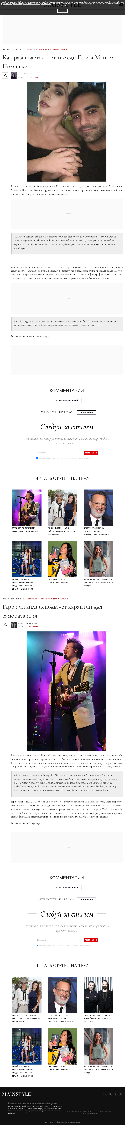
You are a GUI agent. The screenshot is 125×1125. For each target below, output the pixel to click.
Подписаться (91, 453)
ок (62, 11)
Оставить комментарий (66, 400)
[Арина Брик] (14, 74)
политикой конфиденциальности (77, 458)
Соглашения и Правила (77, 1112)
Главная (5, 50)
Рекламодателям (105, 1112)
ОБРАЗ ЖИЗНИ (16, 50)
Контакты (85, 1113)
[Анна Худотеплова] (14, 623)
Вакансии (94, 1113)
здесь (65, 5)
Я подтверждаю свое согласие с (64, 458)
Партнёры (92, 1112)
